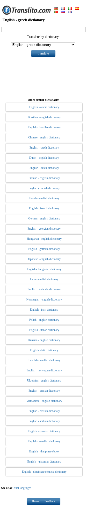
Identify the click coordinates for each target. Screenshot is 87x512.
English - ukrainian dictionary (44, 461)
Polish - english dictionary (44, 319)
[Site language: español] (77, 8)
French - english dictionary (44, 198)
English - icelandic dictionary (44, 289)
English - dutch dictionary (44, 168)
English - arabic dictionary (44, 107)
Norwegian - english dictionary (44, 299)
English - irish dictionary (44, 309)
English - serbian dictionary (44, 421)
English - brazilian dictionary (44, 127)
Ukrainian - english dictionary (44, 380)
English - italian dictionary (44, 330)
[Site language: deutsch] (56, 8)
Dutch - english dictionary (44, 157)
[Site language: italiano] (70, 8)
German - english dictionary (44, 218)
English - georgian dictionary (44, 228)
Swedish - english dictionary (44, 360)
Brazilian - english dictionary (44, 117)
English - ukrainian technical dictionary (44, 471)
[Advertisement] (43, 76)
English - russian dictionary (44, 411)
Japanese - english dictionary (44, 259)
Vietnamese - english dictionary (44, 401)
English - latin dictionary (44, 350)
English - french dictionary (44, 208)
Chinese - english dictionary (44, 137)
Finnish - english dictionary (44, 178)
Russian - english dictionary (44, 340)
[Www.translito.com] (26, 13)
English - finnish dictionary (44, 188)
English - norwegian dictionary (44, 370)
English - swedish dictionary (44, 441)
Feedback (49, 501)
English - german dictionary (44, 249)
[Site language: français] (63, 8)
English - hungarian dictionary (44, 269)
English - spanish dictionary (44, 431)
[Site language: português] (56, 12)
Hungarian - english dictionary (44, 238)
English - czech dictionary (44, 147)
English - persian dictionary (44, 390)
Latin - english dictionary (44, 279)
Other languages (22, 488)
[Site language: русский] (63, 12)
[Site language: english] (70, 12)
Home (35, 501)
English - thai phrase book (44, 451)
